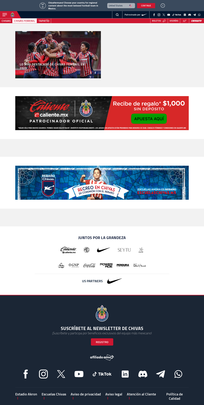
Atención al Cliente (141, 394)
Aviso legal (113, 394)
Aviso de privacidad (86, 394)
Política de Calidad (174, 396)
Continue (146, 5)
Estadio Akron (26, 394)
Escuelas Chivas (54, 394)
